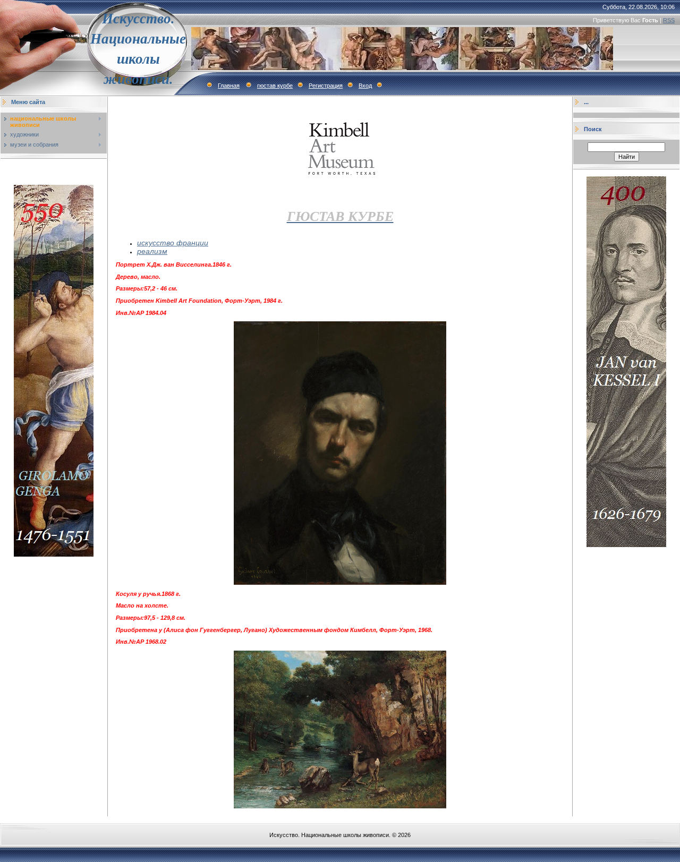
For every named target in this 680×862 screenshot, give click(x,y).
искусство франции (172, 242)
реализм (152, 251)
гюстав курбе (275, 85)
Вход (365, 85)
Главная (229, 85)
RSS (669, 20)
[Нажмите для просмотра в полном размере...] (340, 582)
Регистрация (326, 85)
